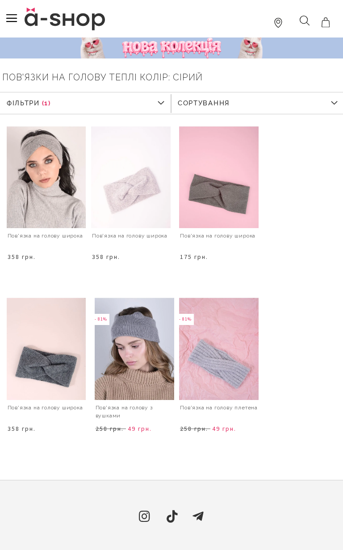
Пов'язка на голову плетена (219, 407)
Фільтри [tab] (22, 103)
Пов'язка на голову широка (217, 236)
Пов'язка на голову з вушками (124, 411)
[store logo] (65, 19)
